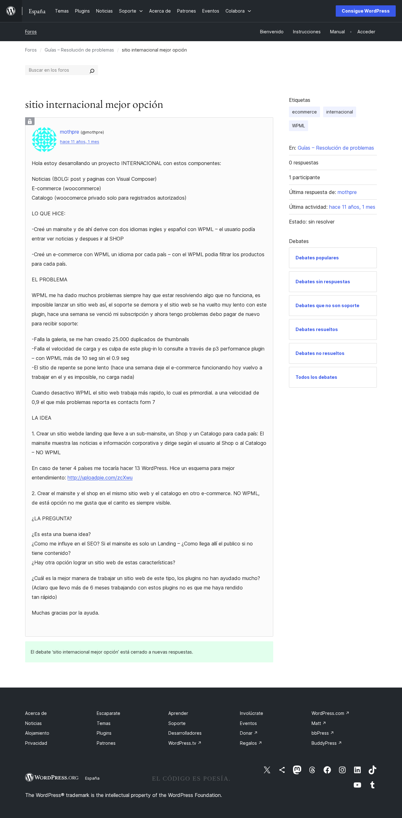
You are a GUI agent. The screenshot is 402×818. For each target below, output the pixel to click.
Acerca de (36, 713)
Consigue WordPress (366, 11)
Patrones (106, 743)
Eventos (248, 723)
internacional (339, 111)
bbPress (323, 733)
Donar (249, 733)
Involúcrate (251, 713)
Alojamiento (37, 733)
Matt (319, 723)
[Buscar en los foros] (92, 70)
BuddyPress (327, 743)
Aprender (178, 713)
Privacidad (36, 743)
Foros (31, 31)
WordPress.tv (185, 743)
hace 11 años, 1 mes (79, 141)
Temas (104, 723)
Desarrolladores (185, 733)
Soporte (177, 723)
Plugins (104, 733)
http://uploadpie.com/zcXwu (100, 477)
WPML (298, 125)
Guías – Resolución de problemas (79, 50)
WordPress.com (331, 713)
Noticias (33, 723)
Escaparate (108, 713)
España (92, 778)
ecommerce (304, 111)
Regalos (251, 743)
